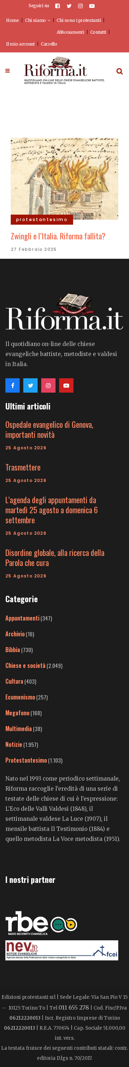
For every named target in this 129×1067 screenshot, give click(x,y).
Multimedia (18, 728)
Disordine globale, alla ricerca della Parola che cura (54, 557)
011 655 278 (73, 1007)
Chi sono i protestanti (79, 20)
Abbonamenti (70, 32)
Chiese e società (25, 665)
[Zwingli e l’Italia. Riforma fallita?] (64, 178)
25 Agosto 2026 (26, 448)
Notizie (13, 744)
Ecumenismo (20, 697)
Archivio (15, 634)
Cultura (14, 681)
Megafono (17, 712)
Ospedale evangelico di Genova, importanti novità (49, 429)
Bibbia (12, 649)
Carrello (49, 44)
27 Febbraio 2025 (34, 249)
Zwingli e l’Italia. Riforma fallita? (58, 236)
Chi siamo (35, 20)
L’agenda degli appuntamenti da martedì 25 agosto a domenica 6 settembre (51, 509)
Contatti (98, 32)
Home (12, 20)
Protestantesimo (26, 760)
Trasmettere (22, 467)
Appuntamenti (22, 618)
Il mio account (20, 44)
